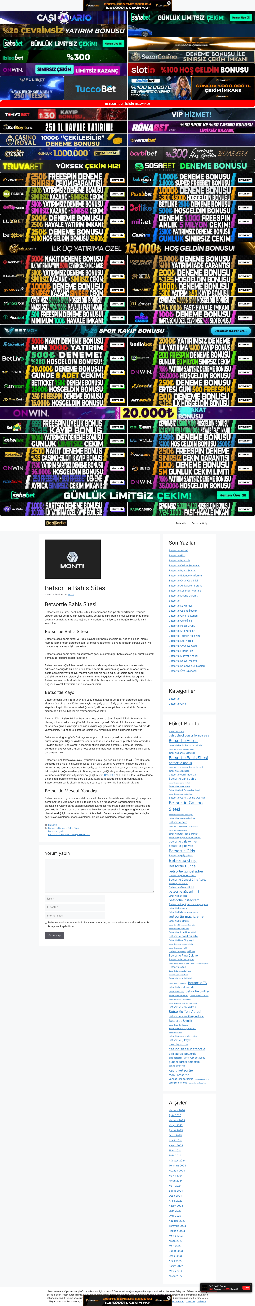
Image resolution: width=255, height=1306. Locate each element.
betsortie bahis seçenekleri (182, 753)
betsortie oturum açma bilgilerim (181, 944)
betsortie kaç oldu (178, 908)
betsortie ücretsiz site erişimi (183, 1036)
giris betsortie (175, 1057)
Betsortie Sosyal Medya (183, 660)
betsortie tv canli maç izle (181, 987)
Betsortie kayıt (177, 904)
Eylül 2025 (175, 1115)
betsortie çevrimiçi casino (178, 1025)
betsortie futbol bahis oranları (183, 833)
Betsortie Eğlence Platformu (185, 575)
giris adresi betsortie (182, 1053)
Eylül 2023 (175, 1215)
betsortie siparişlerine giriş (179, 963)
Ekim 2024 (175, 1150)
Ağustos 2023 (177, 1220)
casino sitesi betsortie (187, 1049)
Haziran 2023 (177, 1230)
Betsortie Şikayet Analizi (183, 655)
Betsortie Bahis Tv (179, 560)
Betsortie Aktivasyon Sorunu (185, 585)
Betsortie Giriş (199, 523)
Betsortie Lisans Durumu (183, 595)
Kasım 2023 (176, 1205)
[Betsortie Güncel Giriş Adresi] (56, 523)
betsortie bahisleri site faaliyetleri (181, 749)
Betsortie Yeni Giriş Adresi (186, 1016)
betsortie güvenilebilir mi (178, 884)
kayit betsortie (181, 1070)
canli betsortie (178, 1044)
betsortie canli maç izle (183, 774)
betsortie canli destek (179, 771)
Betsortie (181, 523)
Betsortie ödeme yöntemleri (182, 1028)
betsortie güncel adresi (182, 875)
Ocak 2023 (175, 1255)
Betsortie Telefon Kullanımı (184, 635)
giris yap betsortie (194, 1057)
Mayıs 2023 (176, 1235)
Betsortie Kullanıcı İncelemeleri (183, 912)
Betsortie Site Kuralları (182, 630)
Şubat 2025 (176, 1130)
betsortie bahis (176, 745)
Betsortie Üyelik (56, 831)
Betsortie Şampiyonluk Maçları (187, 665)
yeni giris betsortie (178, 1082)
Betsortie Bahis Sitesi (68, 828)
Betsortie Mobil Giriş (179, 921)
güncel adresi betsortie (184, 1062)
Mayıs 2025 (176, 1125)
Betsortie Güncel (183, 866)
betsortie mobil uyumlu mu (179, 929)
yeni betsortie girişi (202, 1079)
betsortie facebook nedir (178, 830)
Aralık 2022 (175, 1260)
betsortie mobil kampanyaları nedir (182, 925)
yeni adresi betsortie (181, 1078)
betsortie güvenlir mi (184, 891)
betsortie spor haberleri (178, 983)
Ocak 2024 (175, 1195)
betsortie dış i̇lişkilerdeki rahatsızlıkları (183, 826)
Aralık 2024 (175, 1140)
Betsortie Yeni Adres (182, 1007)
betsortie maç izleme (186, 916)
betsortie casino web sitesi (182, 818)
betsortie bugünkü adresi (178, 767)
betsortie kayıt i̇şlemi (197, 904)
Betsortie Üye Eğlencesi (183, 670)
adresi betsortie (176, 731)
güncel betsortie (177, 1065)
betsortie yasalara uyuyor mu (180, 1000)
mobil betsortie (179, 1075)
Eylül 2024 (175, 1155)
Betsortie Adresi (178, 550)
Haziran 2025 (177, 1120)
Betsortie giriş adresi (181, 855)
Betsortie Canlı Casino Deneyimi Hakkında (69, 834)
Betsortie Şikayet (180, 1040)
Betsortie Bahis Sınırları (182, 570)
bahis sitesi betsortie (183, 735)
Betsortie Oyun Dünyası (183, 645)
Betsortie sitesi (178, 967)
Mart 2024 (175, 1185)
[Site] (63, 179)
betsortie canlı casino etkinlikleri (181, 794)
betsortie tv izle (176, 991)
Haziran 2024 (177, 1170)
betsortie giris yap (181, 846)
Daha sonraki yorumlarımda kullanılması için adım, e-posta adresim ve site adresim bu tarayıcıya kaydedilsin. (99, 924)
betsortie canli (196, 767)
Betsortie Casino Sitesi (186, 806)
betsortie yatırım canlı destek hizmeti (183, 1003)
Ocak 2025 (175, 1135)
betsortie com (178, 822)
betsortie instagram (184, 900)
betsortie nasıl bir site (183, 936)
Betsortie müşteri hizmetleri (182, 932)
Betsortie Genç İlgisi (180, 620)
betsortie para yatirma (182, 951)
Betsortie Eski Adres (181, 640)
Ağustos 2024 (177, 1160)
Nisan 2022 (175, 1276)
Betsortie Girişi (183, 860)
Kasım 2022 (176, 1266)
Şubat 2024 (176, 1190)
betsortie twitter (197, 991)
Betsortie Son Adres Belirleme (180, 971)
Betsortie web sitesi (178, 995)
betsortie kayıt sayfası (197, 1083)
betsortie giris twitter (183, 841)
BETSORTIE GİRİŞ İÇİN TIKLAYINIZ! (127, 103)
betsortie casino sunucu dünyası (181, 815)
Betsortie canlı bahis (182, 778)
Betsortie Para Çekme (183, 955)
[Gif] (127, 248)
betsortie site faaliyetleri (200, 963)
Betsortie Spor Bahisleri (180, 978)
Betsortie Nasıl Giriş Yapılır (182, 940)
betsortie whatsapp (199, 995)
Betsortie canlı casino (179, 786)
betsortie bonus (180, 763)
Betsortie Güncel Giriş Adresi (188, 879)
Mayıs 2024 (176, 1175)
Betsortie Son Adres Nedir (178, 975)
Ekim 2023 (175, 1210)
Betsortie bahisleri (194, 745)
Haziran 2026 (177, 1110)
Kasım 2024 (176, 1145)
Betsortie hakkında (178, 895)
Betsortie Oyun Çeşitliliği (183, 580)
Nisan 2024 (176, 1180)
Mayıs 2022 (176, 1271)
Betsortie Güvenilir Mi (181, 887)
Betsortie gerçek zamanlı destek (185, 837)
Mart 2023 (175, 1245)
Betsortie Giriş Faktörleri (183, 615)
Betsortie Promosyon (181, 959)
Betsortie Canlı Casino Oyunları (187, 797)
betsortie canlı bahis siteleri (179, 783)
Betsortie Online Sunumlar (184, 565)
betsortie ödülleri (175, 1033)
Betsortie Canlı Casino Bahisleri (184, 790)
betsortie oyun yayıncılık (178, 948)
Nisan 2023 (176, 1240)
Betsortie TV (197, 983)
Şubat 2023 (176, 1250)
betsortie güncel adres (186, 871)
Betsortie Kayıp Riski (181, 605)
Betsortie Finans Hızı (181, 650)
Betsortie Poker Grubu (182, 625)
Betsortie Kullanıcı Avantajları (186, 590)
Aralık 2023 (175, 1200)
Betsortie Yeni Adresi (185, 1011)
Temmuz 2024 (177, 1165)
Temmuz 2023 (177, 1225)
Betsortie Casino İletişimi (183, 610)
